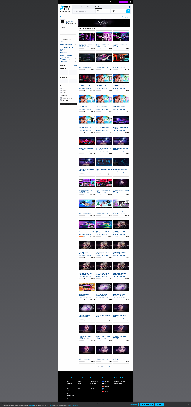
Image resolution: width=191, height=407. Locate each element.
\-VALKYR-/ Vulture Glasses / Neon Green (120, 337)
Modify (64, 90)
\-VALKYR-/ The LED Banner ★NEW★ (102, 65)
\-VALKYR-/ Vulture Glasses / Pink (103, 337)
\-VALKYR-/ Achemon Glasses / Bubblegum (120, 357)
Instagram (106, 386)
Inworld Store (64, 33)
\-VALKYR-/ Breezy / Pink (119, 106)
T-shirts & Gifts (69, 383)
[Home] (61, 17)
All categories (66, 17)
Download (68, 390)
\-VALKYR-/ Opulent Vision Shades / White (119, 232)
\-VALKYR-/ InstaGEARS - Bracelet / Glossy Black (119, 295)
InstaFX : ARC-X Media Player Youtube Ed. (86, 149)
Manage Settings (133, 404)
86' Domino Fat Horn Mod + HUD (86, 231)
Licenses (92, 388)
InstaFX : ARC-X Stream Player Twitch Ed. (120, 128)
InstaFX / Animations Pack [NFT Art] (103, 191)
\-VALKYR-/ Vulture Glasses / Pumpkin (86, 337)
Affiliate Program (118, 383)
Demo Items (65, 100)
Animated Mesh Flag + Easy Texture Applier (102, 211)
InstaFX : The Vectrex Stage (120, 169)
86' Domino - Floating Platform (86, 211)
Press (79, 388)
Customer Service (94, 386)
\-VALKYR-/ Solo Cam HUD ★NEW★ (102, 45)
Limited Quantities (67, 98)
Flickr (105, 383)
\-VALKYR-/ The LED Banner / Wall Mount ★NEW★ (86, 65)
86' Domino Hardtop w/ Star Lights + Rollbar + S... (119, 211)
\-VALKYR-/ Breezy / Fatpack (103, 85)
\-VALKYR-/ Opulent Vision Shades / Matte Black (85, 274)
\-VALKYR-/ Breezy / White (102, 127)
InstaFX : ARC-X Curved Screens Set (104, 170)
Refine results (68, 104)
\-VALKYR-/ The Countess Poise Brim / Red (120, 149)
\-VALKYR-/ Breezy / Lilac (102, 106)
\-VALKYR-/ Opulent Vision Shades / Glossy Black (102, 274)
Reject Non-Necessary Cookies (146, 404)
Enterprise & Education (71, 386)
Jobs (79, 386)
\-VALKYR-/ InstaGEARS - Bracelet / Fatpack (85, 316)
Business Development (119, 381)
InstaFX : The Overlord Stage (86, 85)
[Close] (188, 404)
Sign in (116, 2)
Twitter (106, 389)
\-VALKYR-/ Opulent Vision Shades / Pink (85, 253)
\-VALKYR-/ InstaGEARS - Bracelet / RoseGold (102, 295)
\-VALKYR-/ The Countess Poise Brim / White (103, 149)
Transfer (65, 92)
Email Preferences (70, 395)
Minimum (63, 71)
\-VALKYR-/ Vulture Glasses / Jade (86, 357)
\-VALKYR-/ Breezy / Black (85, 127)
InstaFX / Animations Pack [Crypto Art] (85, 191)
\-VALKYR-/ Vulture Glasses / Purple (120, 316)
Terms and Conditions (73, 405)
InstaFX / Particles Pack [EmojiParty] (84, 295)
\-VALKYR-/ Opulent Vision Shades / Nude (119, 253)
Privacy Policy (93, 383)
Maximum (71, 71)
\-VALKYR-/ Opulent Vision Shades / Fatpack (119, 274)
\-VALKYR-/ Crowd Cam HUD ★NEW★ (120, 45)
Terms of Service (94, 381)
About (79, 383)
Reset (75, 65)
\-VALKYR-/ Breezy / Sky (84, 106)
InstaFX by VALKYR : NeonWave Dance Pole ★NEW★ (86, 45)
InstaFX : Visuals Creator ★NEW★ (119, 65)
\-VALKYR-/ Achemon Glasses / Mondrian (103, 357)
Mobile (67, 381)
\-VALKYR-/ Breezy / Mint (119, 85)
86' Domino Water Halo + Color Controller (103, 232)
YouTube (106, 391)
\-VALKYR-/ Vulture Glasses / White (103, 316)
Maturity (114, 10)
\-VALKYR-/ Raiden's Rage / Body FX (121, 191)
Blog (62, 30)
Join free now (123, 2)
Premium (68, 388)
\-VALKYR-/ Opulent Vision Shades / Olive (102, 253)
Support (67, 398)
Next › (109, 367)
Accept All (159, 404)
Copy (64, 88)
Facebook (106, 381)
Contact (79, 381)
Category (98, 10)
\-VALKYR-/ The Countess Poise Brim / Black (86, 170)
